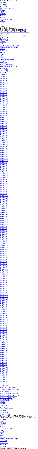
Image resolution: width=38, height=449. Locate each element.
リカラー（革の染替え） (8, 396)
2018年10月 (4, 161)
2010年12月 (4, 342)
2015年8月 (3, 229)
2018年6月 (3, 167)
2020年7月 (3, 128)
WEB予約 (3, 441)
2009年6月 (3, 377)
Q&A (2, 24)
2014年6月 (3, 258)
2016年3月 (3, 214)
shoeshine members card (7, 59)
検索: (2, 36)
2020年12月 (4, 117)
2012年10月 (4, 299)
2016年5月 (3, 210)
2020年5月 (3, 132)
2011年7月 (3, 330)
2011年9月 (3, 326)
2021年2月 (3, 115)
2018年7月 (3, 165)
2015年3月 (3, 239)
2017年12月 (4, 173)
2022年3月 (3, 95)
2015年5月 (3, 235)
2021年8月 (3, 107)
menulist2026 (4, 50)
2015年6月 (3, 233)
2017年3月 (3, 192)
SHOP (2, 61)
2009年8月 (3, 373)
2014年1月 (3, 268)
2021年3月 (3, 113)
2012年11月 (4, 297)
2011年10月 (4, 323)
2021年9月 (3, 105)
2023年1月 (3, 80)
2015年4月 (3, 237)
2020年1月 (3, 140)
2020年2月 (3, 138)
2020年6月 (3, 130)
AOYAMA (3, 63)
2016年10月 (4, 200)
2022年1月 (3, 97)
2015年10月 (4, 225)
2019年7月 (3, 148)
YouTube (3, 444)
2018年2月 (3, 171)
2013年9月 (3, 276)
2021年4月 (3, 111)
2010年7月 (3, 352)
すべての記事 (4, 400)
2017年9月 (3, 179)
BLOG (2, 22)
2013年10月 (4, 274)
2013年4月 (3, 286)
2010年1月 (3, 365)
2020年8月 (3, 126)
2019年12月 (4, 142)
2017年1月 (3, 194)
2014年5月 (3, 260)
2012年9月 (3, 301)
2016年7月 (3, 206)
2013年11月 (4, 272)
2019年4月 (3, 152)
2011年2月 (3, 340)
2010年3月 (3, 361)
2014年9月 (3, 251)
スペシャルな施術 (6, 398)
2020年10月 (4, 121)
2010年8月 (3, 350)
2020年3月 (3, 136)
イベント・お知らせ (7, 387)
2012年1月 (3, 317)
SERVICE (3, 57)
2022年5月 (3, 91)
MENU (2, 49)
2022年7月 (3, 86)
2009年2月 (3, 381)
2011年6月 (3, 332)
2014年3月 (3, 264)
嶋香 (8, 33)
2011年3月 (3, 338)
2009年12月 (4, 367)
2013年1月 (3, 293)
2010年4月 (3, 358)
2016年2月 (3, 216)
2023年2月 (3, 78)
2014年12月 (4, 245)
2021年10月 (4, 103)
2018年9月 (3, 163)
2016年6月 (3, 208)
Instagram (3, 446)
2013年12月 (4, 270)
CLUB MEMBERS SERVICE (9, 45)
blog (1, 43)
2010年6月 (3, 354)
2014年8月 (3, 253)
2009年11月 (4, 369)
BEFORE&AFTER (6, 19)
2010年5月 (3, 356)
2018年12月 (4, 159)
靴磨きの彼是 (4, 391)
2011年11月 (4, 321)
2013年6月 (3, 282)
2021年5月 (3, 109)
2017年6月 (3, 185)
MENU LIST (4, 17)
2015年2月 (3, 241)
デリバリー (4, 385)
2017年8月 (3, 181)
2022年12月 (4, 82)
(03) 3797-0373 (5, 414)
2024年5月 (3, 74)
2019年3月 (3, 154)
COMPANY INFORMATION (9, 47)
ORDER (2, 21)
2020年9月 (3, 124)
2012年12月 (4, 295)
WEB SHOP (4, 407)
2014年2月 (3, 266)
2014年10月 (4, 249)
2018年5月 (3, 169)
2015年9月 (3, 227)
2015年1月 (3, 243)
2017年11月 (4, 175)
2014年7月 (3, 255)
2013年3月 (3, 288)
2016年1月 (3, 218)
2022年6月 (3, 89)
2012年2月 (3, 315)
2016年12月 (4, 196)
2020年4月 (3, 134)
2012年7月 (3, 305)
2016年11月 (4, 198)
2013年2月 (3, 290)
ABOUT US (4, 40)
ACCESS (3, 14)
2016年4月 (3, 212)
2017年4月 (3, 189)
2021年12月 (4, 99)
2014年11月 (4, 247)
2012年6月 (3, 307)
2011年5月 (3, 334)
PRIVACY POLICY (6, 409)
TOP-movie (3, 68)
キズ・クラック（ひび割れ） (10, 394)
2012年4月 (3, 311)
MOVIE (2, 52)
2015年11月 (4, 222)
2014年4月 (3, 262)
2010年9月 (3, 348)
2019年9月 (3, 146)
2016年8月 (3, 204)
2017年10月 (4, 177)
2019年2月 (3, 157)
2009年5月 (3, 379)
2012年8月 (3, 303)
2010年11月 (4, 344)
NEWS (2, 12)
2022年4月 (3, 93)
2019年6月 (3, 150)
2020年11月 (4, 119)
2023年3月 (3, 76)
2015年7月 (3, 231)
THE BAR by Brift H (7, 65)
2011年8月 (3, 328)
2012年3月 (3, 313)
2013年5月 (3, 284)
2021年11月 (4, 101)
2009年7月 (3, 375)
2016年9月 (3, 202)
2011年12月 (4, 319)
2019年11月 (4, 144)
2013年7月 (3, 280)
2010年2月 (3, 363)
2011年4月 (3, 336)
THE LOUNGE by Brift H (8, 66)
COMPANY (4, 405)
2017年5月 (3, 187)
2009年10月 (4, 371)
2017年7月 (3, 183)
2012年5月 (3, 309)
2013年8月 (3, 278)
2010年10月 (4, 346)
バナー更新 (4, 70)
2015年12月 (4, 220)
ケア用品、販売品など (8, 389)
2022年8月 (3, 84)
